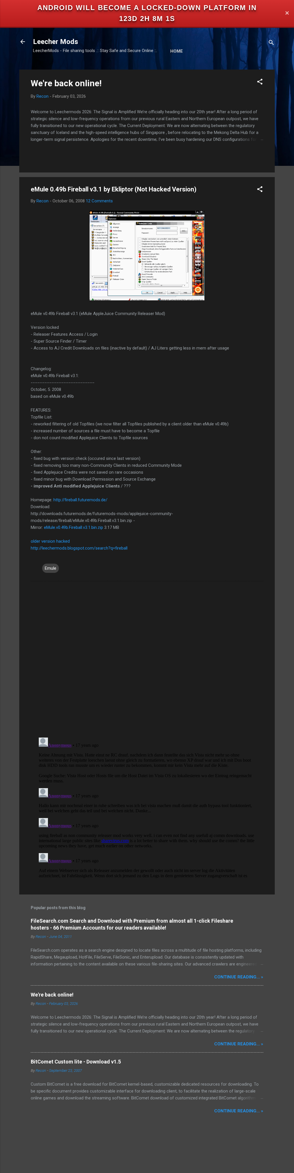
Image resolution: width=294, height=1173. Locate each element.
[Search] (271, 43)
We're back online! (66, 83)
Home (176, 51)
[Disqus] (147, 659)
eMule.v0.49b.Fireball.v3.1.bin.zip (73, 527)
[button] (259, 82)
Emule (50, 568)
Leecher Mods (55, 42)
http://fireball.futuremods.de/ (80, 499)
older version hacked (50, 541)
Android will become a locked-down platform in (147, 7)
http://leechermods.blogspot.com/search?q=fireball (79, 548)
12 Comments (99, 201)
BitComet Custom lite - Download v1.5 (76, 1062)
